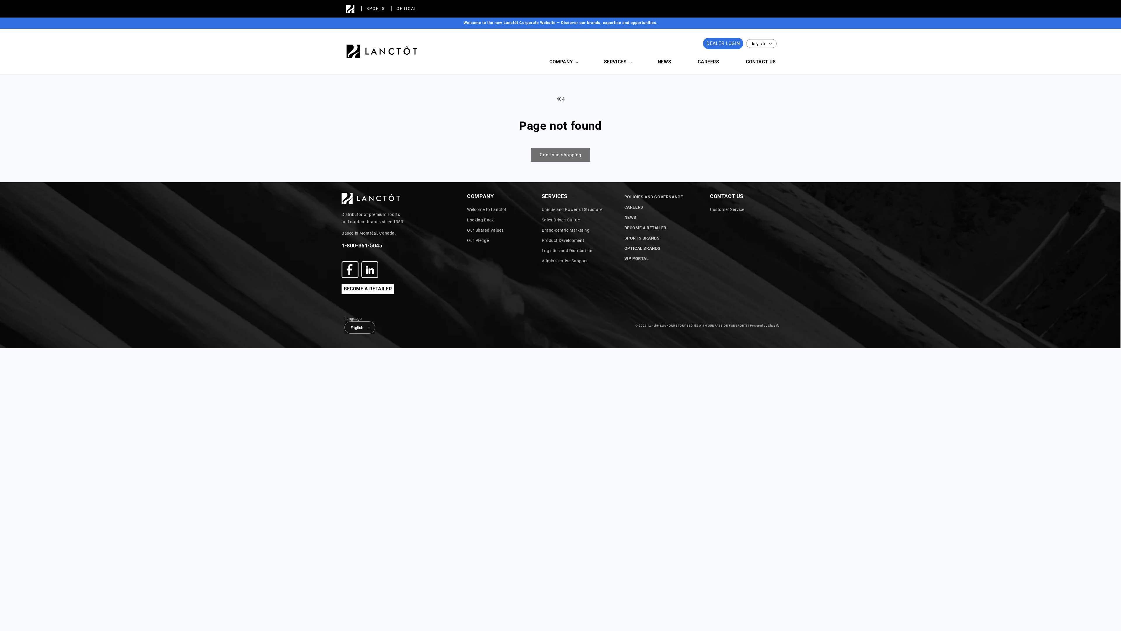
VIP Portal (636, 258)
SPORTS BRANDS (642, 238)
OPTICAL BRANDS (642, 248)
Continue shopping (560, 154)
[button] (563, 62)
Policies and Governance (653, 197)
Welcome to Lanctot (486, 209)
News (630, 217)
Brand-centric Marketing (566, 230)
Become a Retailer (645, 228)
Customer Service (727, 209)
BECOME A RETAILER (368, 289)
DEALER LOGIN (723, 43)
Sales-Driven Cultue (561, 220)
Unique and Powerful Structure (572, 209)
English (758, 43)
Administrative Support (564, 261)
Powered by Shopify (764, 325)
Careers (633, 207)
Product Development (563, 240)
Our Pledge (478, 240)
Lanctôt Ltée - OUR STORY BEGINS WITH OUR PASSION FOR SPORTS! (698, 325)
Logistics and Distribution (567, 250)
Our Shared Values (485, 230)
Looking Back (480, 220)
